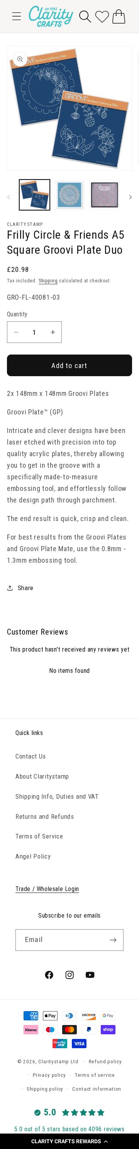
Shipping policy (45, 1089)
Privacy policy (49, 1075)
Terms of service (95, 1075)
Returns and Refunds (44, 816)
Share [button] (26, 588)
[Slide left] (8, 196)
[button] (69, 1141)
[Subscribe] (113, 940)
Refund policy (105, 1061)
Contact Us (30, 756)
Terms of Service (39, 836)
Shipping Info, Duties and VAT (57, 796)
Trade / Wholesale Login (47, 889)
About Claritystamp (42, 776)
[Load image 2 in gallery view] (69, 195)
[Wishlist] (102, 16)
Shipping (48, 280)
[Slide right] (130, 196)
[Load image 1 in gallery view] (34, 195)
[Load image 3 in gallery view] (104, 195)
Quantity (17, 314)
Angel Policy (33, 856)
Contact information (96, 1089)
